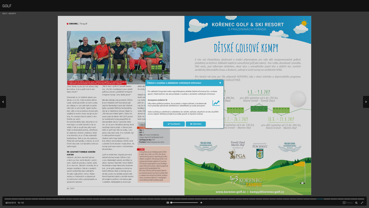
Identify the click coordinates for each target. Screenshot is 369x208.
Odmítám (196, 124)
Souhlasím (175, 124)
